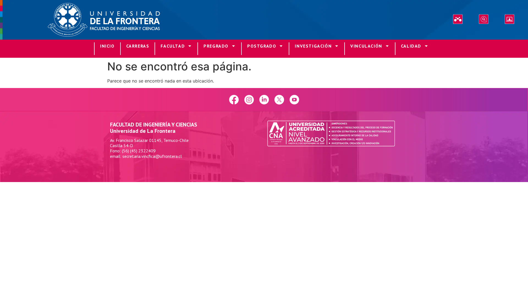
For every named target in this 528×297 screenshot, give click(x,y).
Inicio (107, 46)
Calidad (411, 46)
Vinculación (366, 46)
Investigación (313, 46)
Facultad (173, 46)
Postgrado (261, 46)
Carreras (137, 46)
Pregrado (216, 46)
